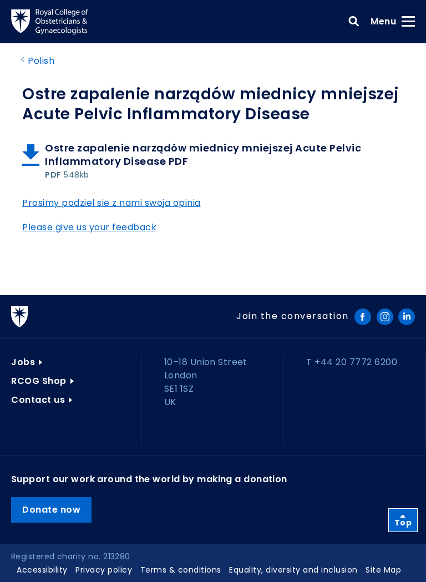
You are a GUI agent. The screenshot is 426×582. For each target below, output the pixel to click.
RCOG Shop (39, 380)
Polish (41, 60)
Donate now (51, 509)
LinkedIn (406, 316)
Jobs (23, 362)
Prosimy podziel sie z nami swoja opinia (111, 202)
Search (354, 22)
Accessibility (42, 569)
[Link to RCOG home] (54, 21)
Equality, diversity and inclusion (293, 569)
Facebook (362, 316)
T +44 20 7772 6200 (351, 362)
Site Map (383, 569)
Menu (387, 21)
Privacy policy (103, 569)
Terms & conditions (180, 569)
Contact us (38, 399)
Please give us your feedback (89, 227)
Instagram (385, 316)
